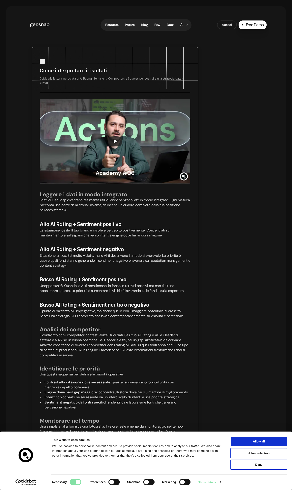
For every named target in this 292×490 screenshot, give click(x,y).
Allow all (259, 441)
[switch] (114, 482)
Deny (258, 464)
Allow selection (259, 453)
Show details (207, 482)
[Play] (115, 141)
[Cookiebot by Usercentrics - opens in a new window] (25, 482)
